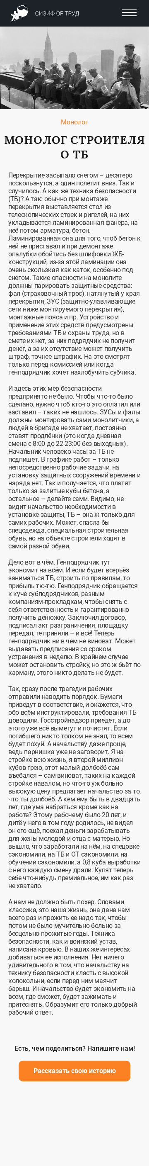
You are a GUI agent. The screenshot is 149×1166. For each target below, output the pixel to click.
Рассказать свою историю (75, 1071)
